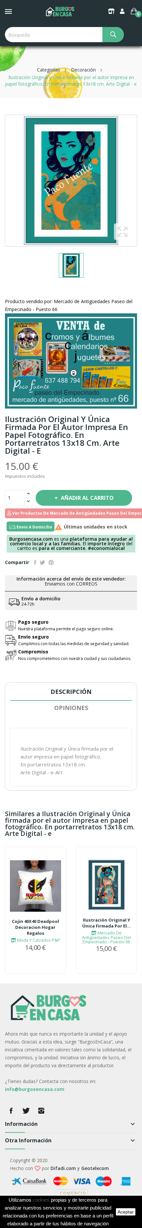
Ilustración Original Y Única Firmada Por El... (106, 923)
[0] (134, 11)
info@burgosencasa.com (34, 1089)
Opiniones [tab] (71, 708)
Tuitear (42, 562)
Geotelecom (95, 1168)
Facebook (11, 1111)
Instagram (41, 1111)
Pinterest (51, 562)
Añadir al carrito (87, 497)
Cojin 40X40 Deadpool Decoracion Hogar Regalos (35, 927)
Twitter (26, 1111)
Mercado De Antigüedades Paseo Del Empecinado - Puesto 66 (106, 937)
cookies (41, 1200)
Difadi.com (63, 1168)
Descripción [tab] (71, 692)
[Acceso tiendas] (112, 11)
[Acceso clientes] (123, 11)
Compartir (35, 562)
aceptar (126, 1211)
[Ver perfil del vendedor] (71, 360)
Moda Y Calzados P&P (38, 940)
